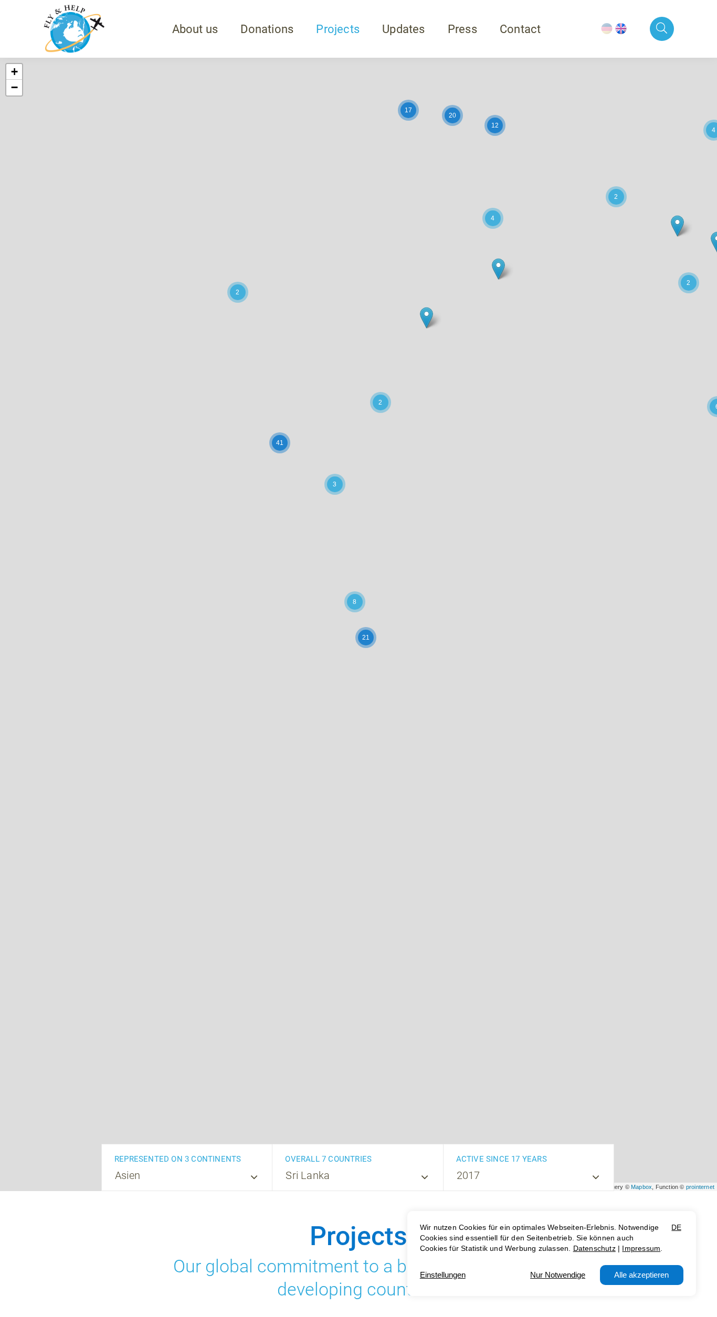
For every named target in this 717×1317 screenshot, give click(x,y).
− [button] (14, 87)
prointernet (700, 1187)
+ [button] (14, 71)
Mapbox (641, 1187)
